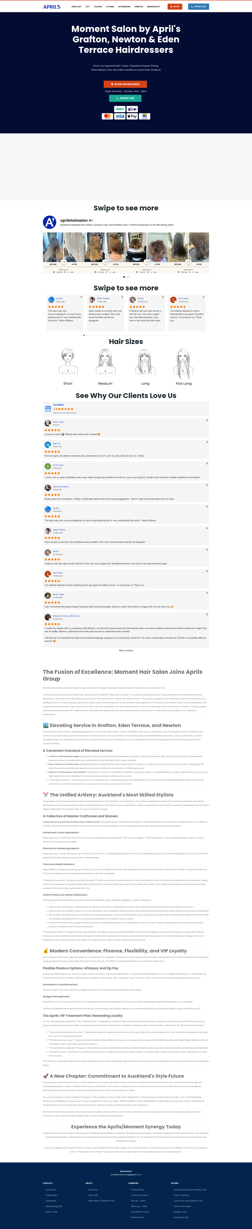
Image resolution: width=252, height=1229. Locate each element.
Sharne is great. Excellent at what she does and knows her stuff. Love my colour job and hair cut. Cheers (94, 455)
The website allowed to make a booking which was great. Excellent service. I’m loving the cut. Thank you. (95, 584)
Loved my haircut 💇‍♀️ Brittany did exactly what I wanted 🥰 (72, 434)
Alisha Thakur (58, 422)
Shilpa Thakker (59, 530)
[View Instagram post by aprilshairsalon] (81, 270)
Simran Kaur (58, 465)
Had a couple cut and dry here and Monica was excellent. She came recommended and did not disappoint (95, 541)
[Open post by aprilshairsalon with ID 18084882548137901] (147, 253)
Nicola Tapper (62, 298)
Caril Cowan (58, 573)
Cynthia (141, 298)
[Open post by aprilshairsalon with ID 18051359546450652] (188, 253)
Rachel (56, 551)
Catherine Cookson (61, 486)
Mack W (56, 443)
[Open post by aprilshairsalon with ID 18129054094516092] (105, 253)
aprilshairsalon (63, 235)
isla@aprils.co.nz (133, 1174)
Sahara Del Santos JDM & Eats (110, 298)
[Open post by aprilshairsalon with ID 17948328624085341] (63, 253)
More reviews (126, 650)
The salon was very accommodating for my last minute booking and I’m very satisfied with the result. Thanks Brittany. (146, 315)
